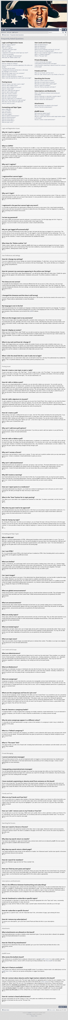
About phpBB (49, 960)
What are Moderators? (40, 46)
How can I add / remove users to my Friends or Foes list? (49, 74)
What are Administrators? (41, 44)
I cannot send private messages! (43, 62)
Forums (8, 29)
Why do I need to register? (8, 44)
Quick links (3, 30)
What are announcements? (9, 117)
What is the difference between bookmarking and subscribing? (47, 93)
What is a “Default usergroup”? (42, 54)
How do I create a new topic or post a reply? (13, 84)
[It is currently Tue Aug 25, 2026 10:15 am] (65, 35)
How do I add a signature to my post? (11, 87)
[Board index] (34, 14)
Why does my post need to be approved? (12, 101)
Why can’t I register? (7, 48)
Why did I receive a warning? (9, 97)
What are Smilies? (6, 112)
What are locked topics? (8, 120)
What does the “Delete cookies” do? (11, 57)
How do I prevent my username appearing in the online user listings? (17, 66)
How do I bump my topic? (8, 103)
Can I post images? (7, 114)
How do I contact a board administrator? (45, 119)
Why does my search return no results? (45, 82)
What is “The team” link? (41, 56)
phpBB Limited (45, 959)
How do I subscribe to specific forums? (45, 98)
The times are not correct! (8, 68)
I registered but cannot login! (9, 49)
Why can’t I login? (6, 51)
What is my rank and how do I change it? (12, 76)
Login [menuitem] (63, 30)
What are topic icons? (7, 122)
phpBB (31, 311)
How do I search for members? (42, 85)
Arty (31, 1014)
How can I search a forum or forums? (44, 80)
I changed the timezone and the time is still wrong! (15, 70)
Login (10, 32)
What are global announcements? (10, 115)
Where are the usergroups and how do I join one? (47, 49)
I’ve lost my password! (8, 54)
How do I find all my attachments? (43, 107)
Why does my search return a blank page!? (46, 83)
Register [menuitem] (66, 30)
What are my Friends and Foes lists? (44, 73)
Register (16, 32)
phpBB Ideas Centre (7, 971)
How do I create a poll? (8, 89)
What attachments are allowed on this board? (46, 105)
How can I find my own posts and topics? (45, 87)
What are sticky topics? (8, 119)
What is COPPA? (6, 46)
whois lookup (45, 981)
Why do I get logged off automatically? (12, 56)
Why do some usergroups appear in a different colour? (48, 52)
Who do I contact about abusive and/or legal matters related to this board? (50, 117)
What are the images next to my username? (13, 73)
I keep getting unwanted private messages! (46, 63)
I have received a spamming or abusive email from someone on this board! (50, 66)
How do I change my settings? (10, 63)
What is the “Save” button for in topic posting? (14, 100)
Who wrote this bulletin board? (42, 113)
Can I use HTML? (6, 111)
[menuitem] (60, 29)
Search (4, 32)
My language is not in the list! (9, 71)
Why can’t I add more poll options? (11, 90)
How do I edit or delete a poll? (9, 92)
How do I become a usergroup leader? (44, 51)
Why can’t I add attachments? (9, 95)
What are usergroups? (40, 48)
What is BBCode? (6, 109)
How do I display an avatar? (9, 74)
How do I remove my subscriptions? (44, 99)
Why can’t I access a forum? (9, 93)
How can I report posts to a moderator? (12, 98)
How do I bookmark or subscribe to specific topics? (48, 96)
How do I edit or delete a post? (10, 85)
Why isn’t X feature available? (42, 115)
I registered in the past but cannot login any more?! (15, 52)
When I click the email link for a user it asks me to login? (16, 78)
